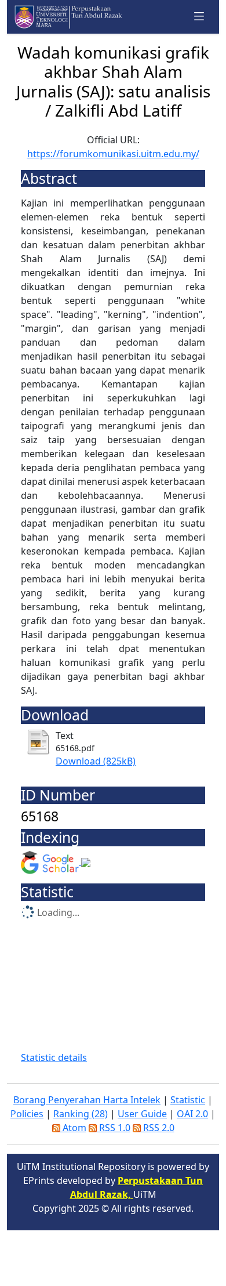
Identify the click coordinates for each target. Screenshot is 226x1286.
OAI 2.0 (192, 1113)
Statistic (187, 1099)
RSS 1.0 (113, 1127)
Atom (73, 1127)
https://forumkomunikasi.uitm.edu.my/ (113, 153)
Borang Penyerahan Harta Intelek (87, 1099)
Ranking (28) (80, 1113)
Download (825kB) (96, 761)
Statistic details (54, 1057)
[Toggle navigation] (199, 16)
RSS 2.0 (157, 1127)
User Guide (142, 1113)
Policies (26, 1113)
